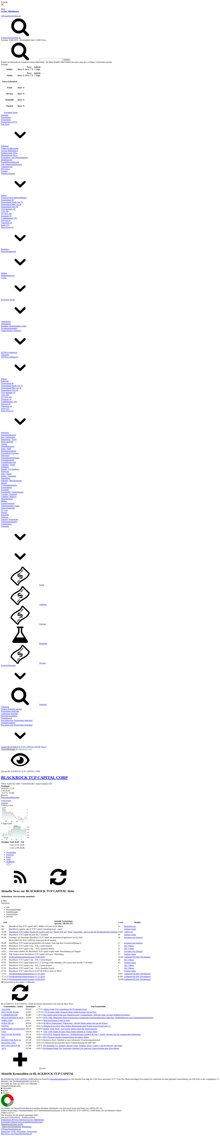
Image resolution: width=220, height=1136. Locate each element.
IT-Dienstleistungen (9, 485)
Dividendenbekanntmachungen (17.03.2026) (27, 974)
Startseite (4, 115)
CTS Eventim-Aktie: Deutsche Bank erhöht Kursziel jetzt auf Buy (70, 1012)
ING (3, 1037)
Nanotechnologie (8, 503)
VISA (3, 1032)
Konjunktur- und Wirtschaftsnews (14, 157)
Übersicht (5, 355)
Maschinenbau (7, 499)
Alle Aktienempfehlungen (11, 164)
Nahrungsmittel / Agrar (10, 506)
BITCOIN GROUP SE (10, 1046)
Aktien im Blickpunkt (9, 148)
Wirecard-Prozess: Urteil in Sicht (56, 1020)
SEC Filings (129, 946)
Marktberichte (6, 160)
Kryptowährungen (8, 665)
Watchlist (43, 704)
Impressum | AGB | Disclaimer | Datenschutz (19, 1131)
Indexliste (5, 381)
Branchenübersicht (8, 251)
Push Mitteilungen (8, 749)
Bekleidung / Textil (8, 439)
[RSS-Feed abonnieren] (20, 886)
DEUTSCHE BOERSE (11, 1034)
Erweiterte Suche (11, 112)
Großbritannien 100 (9, 218)
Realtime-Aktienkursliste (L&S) (14, 326)
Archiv (4, 278)
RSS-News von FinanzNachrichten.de (16, 1134)
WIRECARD (6, 1020)
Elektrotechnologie (8, 451)
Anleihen (43, 604)
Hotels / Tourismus (8, 476)
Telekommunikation (9, 522)
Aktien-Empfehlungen (26, 1122)
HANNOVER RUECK (11, 1040)
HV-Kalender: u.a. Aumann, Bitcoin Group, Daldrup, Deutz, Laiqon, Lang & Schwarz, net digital (82, 1046)
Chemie (4, 444)
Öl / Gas (4, 510)
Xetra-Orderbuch (20, 1120)
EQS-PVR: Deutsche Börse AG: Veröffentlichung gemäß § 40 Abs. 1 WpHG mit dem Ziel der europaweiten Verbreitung (92, 1034)
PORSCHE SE (7, 1023)
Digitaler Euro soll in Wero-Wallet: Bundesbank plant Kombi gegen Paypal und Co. (77, 1026)
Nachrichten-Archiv (15, 1124)
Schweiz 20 (5, 220)
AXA (3, 1048)
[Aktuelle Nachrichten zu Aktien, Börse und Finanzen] (11, 16)
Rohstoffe (5, 515)
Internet (4, 483)
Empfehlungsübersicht (10, 162)
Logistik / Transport (9, 494)
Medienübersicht (7, 275)
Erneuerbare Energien (10, 453)
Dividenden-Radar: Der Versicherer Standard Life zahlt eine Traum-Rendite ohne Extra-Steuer (81, 1048)
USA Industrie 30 (8, 209)
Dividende (10, 862)
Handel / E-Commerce (10, 469)
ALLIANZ (5, 1009)
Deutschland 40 (7, 200)
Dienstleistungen (7, 446)
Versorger (5, 526)
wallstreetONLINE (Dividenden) (137, 957)
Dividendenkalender (9, 328)
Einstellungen (6, 718)
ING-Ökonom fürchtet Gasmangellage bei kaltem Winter (66, 1037)
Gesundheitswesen (8, 462)
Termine (4, 171)
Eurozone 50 (6, 216)
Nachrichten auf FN (9, 122)
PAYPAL (5, 1026)
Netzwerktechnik (8, 508)
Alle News (5, 124)
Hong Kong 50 (7, 227)
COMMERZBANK (9, 1015)
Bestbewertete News (9, 153)
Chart (8, 859)
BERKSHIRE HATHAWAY (13, 1029)
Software (4, 517)
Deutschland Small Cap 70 (12, 202)
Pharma (4, 513)
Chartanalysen (6, 167)
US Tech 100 (6, 214)
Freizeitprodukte (7, 460)
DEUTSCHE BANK (10, 1012)
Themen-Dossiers (8, 173)
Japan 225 (5, 225)
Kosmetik (5, 490)
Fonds (41, 585)
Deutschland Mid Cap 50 (11, 204)
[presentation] (7, 864)
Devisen (42, 663)
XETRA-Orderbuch (9, 352)
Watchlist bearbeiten (9, 716)
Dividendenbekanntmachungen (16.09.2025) (27, 979)
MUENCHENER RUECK (12, 1018)
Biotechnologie (7, 442)
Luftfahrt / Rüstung (8, 497)
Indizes (4, 195)
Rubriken (5, 146)
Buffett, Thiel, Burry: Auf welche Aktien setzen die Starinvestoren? (70, 1029)
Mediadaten (26, 1127)
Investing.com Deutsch (133, 937)
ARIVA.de (128, 932)
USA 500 (5, 211)
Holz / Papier (6, 474)
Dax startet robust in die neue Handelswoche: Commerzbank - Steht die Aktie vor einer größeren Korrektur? (86, 1015)
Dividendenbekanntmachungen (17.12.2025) (27, 976)
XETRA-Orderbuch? (9, 357)
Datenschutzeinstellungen (11, 1127)
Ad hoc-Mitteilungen (10, 11)
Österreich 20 (6, 223)
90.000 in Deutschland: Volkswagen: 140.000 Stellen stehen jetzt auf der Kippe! (75, 1023)
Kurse (8, 857)
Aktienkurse (6, 321)
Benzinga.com (130, 926)
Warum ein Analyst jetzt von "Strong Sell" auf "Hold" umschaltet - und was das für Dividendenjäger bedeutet (63, 932)
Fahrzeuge (5, 455)
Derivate (42, 624)
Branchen (5, 249)
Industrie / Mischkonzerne (11, 481)
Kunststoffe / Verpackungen (12, 492)
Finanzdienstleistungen (10, 458)
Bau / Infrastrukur (8, 437)
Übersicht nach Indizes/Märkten (14, 198)
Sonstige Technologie (9, 519)
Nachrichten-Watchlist (10, 711)
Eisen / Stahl (6, 449)
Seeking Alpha (130, 929)
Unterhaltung (6, 524)
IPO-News (5, 169)
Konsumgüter (6, 487)
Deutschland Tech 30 (9, 207)
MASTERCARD (8, 1043)
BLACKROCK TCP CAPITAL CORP (17, 1079)
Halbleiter (5, 467)
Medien (4, 273)
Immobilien (5, 478)
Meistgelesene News (9, 155)
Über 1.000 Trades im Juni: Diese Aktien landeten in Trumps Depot (70, 1032)
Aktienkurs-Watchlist (9, 714)
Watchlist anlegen (8, 723)
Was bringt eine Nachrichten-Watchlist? (17, 720)
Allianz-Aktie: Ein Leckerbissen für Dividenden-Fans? (65, 1009)
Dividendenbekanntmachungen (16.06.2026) (27, 957)
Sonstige (4, 803)
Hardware (5, 471)
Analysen (10, 855)
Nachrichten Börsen (9, 1122)
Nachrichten (6, 117)
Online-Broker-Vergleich (11, 331)
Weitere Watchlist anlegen (11, 709)
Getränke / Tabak (8, 465)
